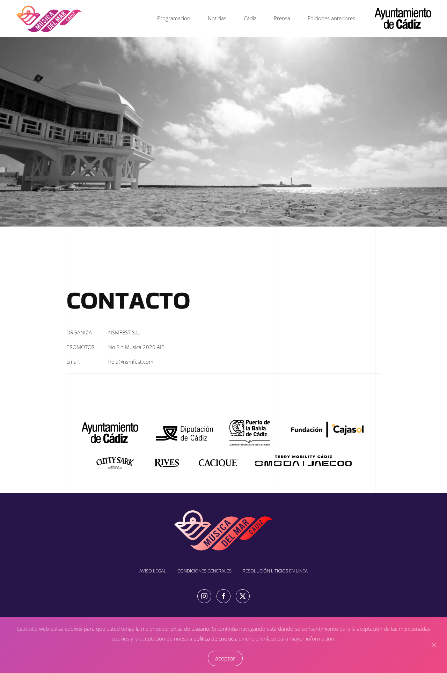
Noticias (217, 18)
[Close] (434, 645)
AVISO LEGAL (152, 571)
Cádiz (250, 18)
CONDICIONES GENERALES (204, 571)
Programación (173, 18)
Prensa (282, 18)
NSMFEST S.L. (124, 332)
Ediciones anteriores (331, 18)
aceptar (225, 658)
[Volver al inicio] (49, 18)
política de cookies (214, 638)
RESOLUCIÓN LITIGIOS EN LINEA (275, 571)
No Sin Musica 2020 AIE (136, 346)
